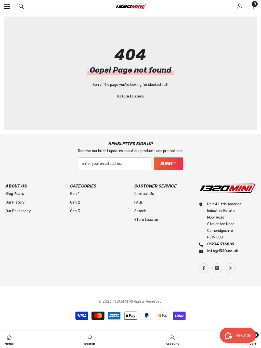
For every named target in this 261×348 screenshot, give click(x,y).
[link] (90, 339)
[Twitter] (231, 268)
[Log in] (239, 6)
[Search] (21, 6)
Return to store (130, 96)
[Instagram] (217, 268)
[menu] (7, 6)
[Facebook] (203, 268)
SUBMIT (168, 163)
